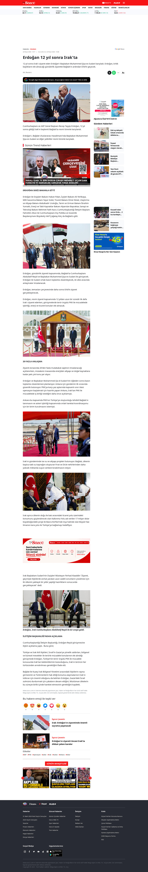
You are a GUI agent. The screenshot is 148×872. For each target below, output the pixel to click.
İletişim (77, 816)
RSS (102, 840)
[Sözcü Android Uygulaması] (55, 855)
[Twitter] (34, 852)
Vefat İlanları (79, 827)
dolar (68, 755)
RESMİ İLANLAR (124, 8)
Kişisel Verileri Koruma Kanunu (111, 816)
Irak (50, 755)
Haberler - (26, 49)
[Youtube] (38, 852)
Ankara (62, 755)
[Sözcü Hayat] (43, 804)
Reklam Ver (79, 823)
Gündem (33, 49)
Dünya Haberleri (28, 837)
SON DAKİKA (27, 8)
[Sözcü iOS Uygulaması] (55, 851)
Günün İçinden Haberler (57, 816)
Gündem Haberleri (103, 123)
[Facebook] (29, 852)
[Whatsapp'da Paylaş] (114, 73)
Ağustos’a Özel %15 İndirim (105, 119)
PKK (30, 755)
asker (44, 755)
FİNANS (106, 8)
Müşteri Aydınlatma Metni (110, 820)
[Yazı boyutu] (123, 73)
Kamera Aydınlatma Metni (110, 833)
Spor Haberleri (54, 823)
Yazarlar (25, 823)
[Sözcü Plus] (52, 804)
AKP (25, 755)
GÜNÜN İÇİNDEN (74, 8)
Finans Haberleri (28, 827)
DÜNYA (63, 8)
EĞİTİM (113, 8)
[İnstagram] (25, 852)
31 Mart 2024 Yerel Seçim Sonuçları (35, 816)
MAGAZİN (98, 8)
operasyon (37, 755)
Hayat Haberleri (28, 834)
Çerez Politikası (106, 823)
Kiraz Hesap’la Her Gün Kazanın (107, 252)
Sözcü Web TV (53, 820)
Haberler (26, 811)
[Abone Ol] (119, 49)
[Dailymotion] (43, 852)
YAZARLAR (37, 8)
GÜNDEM (46, 8)
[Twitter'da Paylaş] (109, 73)
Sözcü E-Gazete (54, 827)
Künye (77, 820)
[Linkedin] (48, 852)
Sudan (55, 755)
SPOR (84, 8)
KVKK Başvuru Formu (108, 836)
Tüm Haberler (53, 830)
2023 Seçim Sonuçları (30, 820)
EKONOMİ (55, 8)
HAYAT (90, 8)
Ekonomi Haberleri (29, 830)
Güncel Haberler (55, 811)
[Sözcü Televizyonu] (25, 804)
